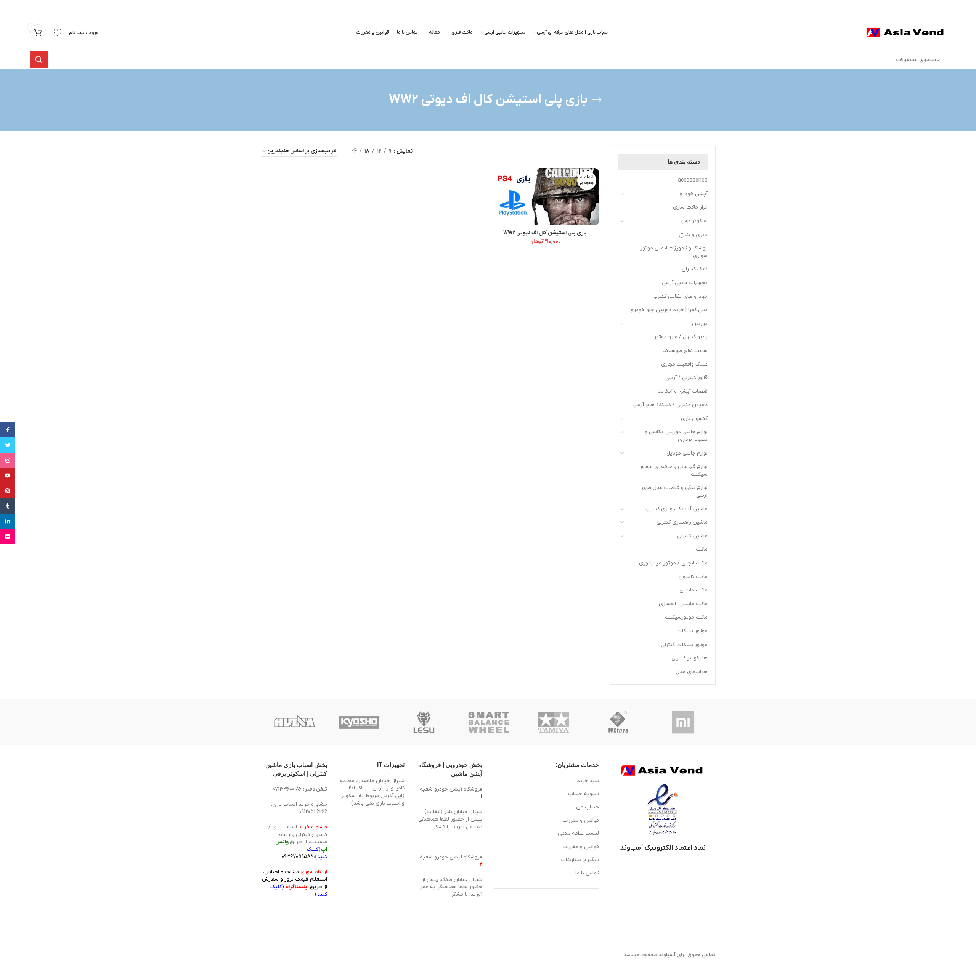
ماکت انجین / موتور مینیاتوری (673, 563)
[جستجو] (39, 59)
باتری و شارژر (693, 234)
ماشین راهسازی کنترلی (682, 522)
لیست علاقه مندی (578, 833)
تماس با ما (587, 873)
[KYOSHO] (359, 722)
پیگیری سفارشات (580, 859)
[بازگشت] (597, 100)
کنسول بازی (694, 418)
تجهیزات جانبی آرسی (685, 282)
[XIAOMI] (683, 722)
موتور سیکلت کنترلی (684, 644)
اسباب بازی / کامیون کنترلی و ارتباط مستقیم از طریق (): (297, 841)
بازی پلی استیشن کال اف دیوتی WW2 (545, 232)
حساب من (587, 807)
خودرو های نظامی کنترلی (680, 296)
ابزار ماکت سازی (690, 207)
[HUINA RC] (294, 722)
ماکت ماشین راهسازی (683, 604)
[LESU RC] (424, 722)
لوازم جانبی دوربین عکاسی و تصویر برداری (676, 435)
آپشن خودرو (694, 194)
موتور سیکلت (692, 631)
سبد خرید (588, 780)
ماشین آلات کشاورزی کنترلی (676, 509)
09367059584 (297, 856)
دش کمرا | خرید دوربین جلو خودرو (669, 309)
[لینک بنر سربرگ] (499, 7)
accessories (693, 180)
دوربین (700, 323)
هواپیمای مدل (692, 671)
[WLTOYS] (618, 722)
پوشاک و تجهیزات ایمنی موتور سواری (674, 251)
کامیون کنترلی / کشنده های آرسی (670, 404)
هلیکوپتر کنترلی (689, 658)
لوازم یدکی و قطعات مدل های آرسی (675, 491)
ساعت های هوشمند (685, 350)
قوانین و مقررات (581, 820)
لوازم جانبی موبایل (687, 453)
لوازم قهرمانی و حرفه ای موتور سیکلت (674, 470)
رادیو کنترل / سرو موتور (681, 337)
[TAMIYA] (553, 722)
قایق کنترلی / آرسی (686, 377)
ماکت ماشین (693, 590)
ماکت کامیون (693, 576)
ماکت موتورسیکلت (686, 617)
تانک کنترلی (695, 269)
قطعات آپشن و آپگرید (683, 391)
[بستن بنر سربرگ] (9, 7)
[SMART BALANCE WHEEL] (488, 722)
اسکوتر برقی (694, 221)
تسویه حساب (583, 793)
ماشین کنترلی (692, 536)
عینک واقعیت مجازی (684, 364)
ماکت (702, 549)
